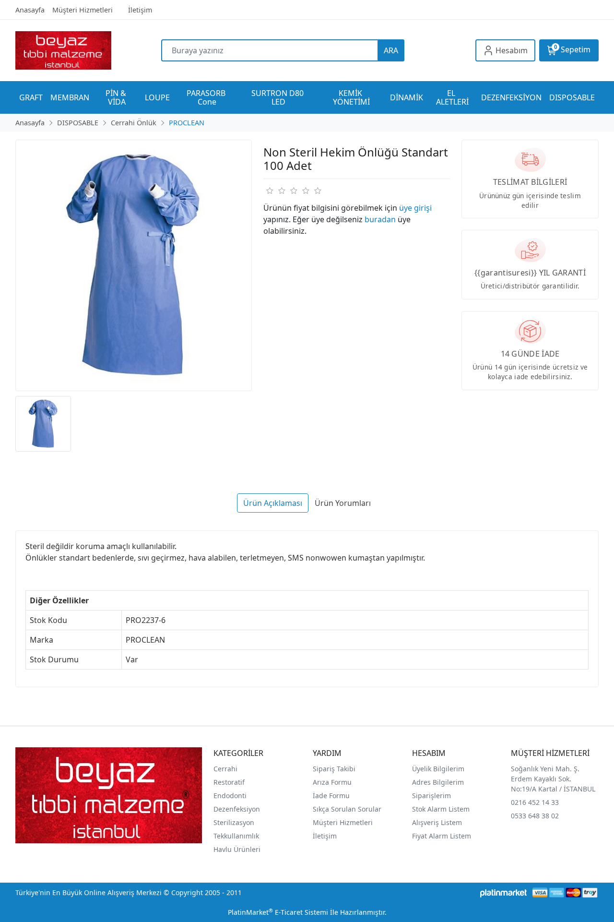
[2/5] (275, 190)
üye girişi (415, 208)
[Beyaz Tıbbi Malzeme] (88, 50)
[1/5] (269, 190)
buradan (380, 219)
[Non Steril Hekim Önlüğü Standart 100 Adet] (133, 265)
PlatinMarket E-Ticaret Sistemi (278, 912)
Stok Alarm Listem (441, 809)
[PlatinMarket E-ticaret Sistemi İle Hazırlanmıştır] (503, 892)
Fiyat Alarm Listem (441, 835)
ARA (391, 50)
